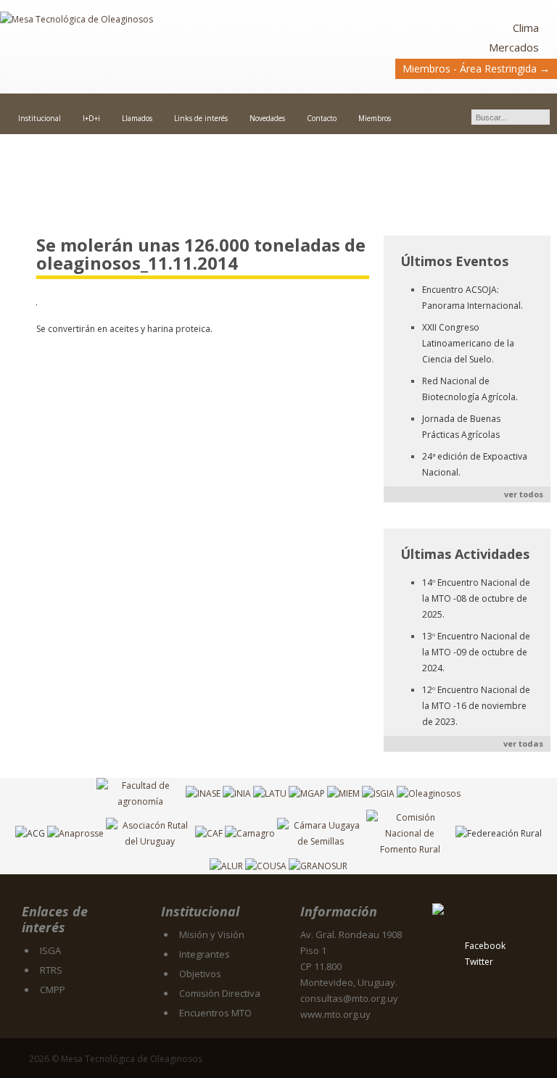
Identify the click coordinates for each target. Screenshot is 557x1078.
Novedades (267, 118)
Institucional (39, 118)
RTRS (51, 970)
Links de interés (201, 118)
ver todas (523, 743)
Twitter (479, 961)
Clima (526, 27)
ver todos (523, 494)
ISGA (50, 950)
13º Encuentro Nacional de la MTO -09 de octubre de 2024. (476, 652)
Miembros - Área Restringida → (476, 68)
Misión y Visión (211, 934)
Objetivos (200, 973)
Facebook (485, 946)
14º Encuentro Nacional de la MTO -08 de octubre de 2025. (476, 598)
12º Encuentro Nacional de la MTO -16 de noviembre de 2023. (476, 706)
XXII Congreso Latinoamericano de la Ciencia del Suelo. (468, 343)
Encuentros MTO (215, 1012)
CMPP (52, 989)
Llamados (137, 118)
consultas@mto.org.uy (349, 998)
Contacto (322, 118)
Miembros (374, 118)
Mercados (514, 47)
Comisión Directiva (219, 993)
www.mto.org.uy (335, 1014)
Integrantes (204, 954)
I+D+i (91, 118)
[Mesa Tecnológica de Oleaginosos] (139, 48)
